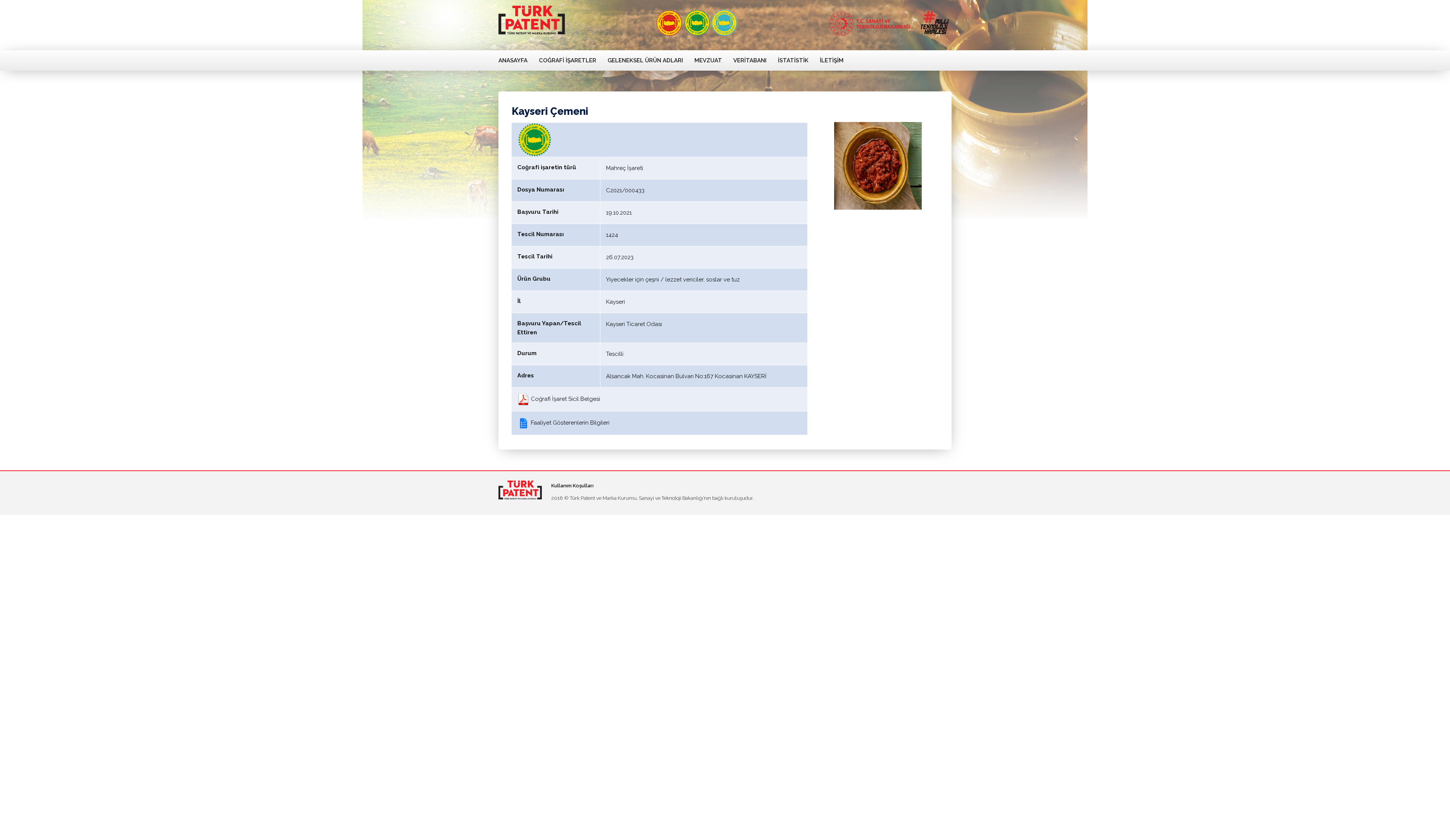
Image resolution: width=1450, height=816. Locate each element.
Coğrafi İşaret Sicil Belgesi (564, 399)
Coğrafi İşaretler (567, 60)
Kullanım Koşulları (572, 485)
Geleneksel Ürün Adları (645, 60)
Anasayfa (513, 60)
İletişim (832, 60)
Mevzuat (708, 60)
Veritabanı (750, 60)
